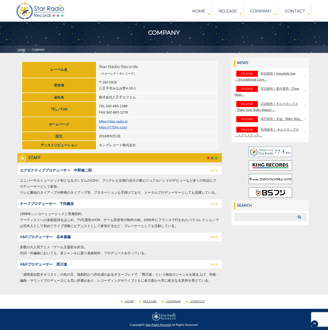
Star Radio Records (158, 325)
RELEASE (228, 11)
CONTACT (295, 11)
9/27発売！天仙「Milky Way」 (282, 119)
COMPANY (261, 11)
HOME (198, 11)
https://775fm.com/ (113, 127)
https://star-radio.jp (113, 121)
